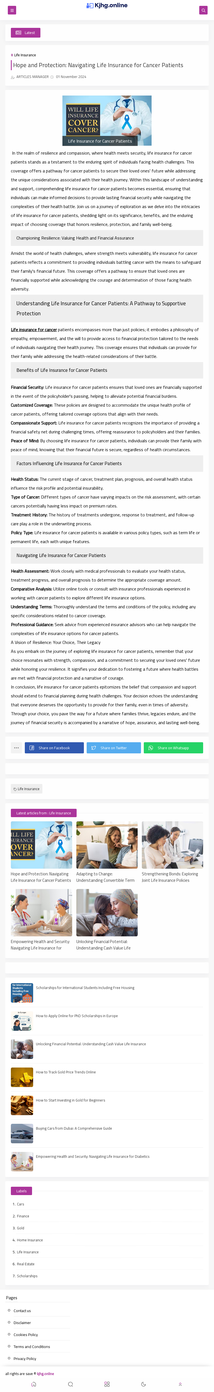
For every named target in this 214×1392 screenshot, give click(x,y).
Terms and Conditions (32, 1346)
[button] (54, 747)
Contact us (22, 1310)
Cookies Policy (26, 1334)
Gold (20, 1228)
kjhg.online (45, 1373)
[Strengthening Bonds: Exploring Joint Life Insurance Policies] (172, 845)
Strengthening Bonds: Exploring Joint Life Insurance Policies (170, 877)
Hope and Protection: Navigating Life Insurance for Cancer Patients (41, 877)
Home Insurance (30, 1240)
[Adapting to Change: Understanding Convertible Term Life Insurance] (107, 845)
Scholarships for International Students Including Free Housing (85, 987)
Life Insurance (25, 55)
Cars (20, 1204)
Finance (23, 1216)
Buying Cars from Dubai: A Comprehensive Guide (74, 1128)
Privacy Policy (25, 1358)
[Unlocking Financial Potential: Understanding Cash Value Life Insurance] (107, 912)
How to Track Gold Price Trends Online (66, 1072)
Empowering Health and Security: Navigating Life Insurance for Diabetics (40, 944)
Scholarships (27, 1276)
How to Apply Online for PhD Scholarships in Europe (77, 1015)
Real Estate (26, 1264)
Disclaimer (22, 1322)
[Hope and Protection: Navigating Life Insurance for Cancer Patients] (41, 845)
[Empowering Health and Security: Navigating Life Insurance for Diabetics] (41, 912)
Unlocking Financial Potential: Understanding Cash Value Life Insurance (103, 944)
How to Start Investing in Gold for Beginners (70, 1100)
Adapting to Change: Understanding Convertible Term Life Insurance (105, 877)
